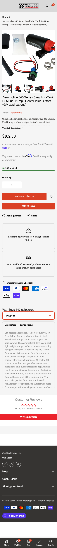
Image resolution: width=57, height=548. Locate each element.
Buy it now (28, 206)
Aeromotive (16, 112)
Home (5, 17)
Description (10, 324)
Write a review (28, 416)
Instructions (26, 324)
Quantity (6, 177)
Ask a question (13, 215)
